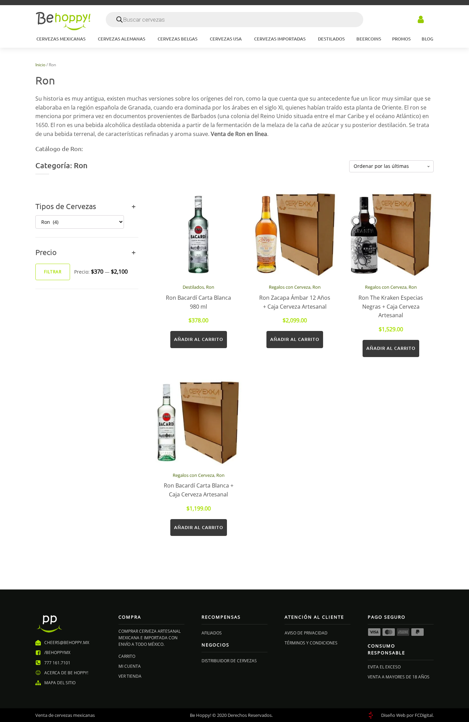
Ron (210, 287)
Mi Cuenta (129, 666)
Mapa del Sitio (60, 683)
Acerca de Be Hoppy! (66, 673)
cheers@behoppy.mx (66, 642)
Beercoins (368, 39)
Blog (427, 39)
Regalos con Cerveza (289, 287)
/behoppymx (57, 652)
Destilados (193, 287)
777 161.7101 (57, 663)
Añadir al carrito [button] (198, 339)
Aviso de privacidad (306, 633)
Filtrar (52, 272)
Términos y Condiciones (311, 643)
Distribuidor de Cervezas (229, 661)
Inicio (40, 65)
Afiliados (212, 633)
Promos (401, 39)
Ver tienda (129, 676)
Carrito (126, 656)
